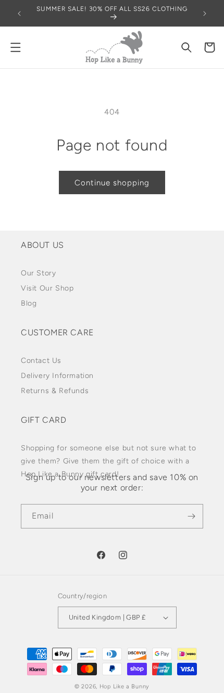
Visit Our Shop (47, 288)
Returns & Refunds (55, 390)
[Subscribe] (191, 516)
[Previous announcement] (19, 13)
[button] (15, 47)
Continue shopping (112, 182)
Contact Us (41, 360)
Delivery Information (57, 375)
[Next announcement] (204, 13)
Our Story (38, 273)
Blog (28, 303)
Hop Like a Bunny (124, 686)
